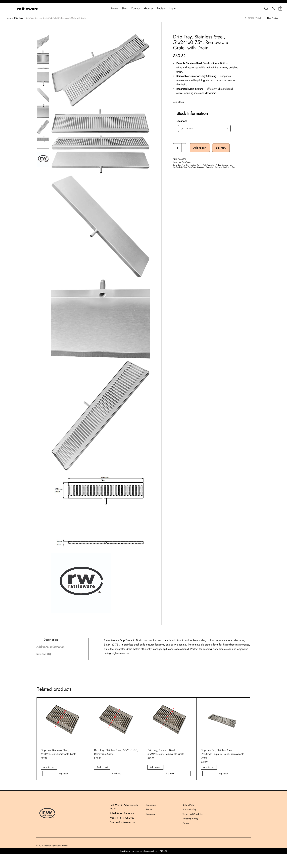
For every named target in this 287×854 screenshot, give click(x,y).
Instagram (150, 814)
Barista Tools (196, 165)
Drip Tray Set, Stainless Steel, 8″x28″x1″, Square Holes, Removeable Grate (222, 753)
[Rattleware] (28, 8)
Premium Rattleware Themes (56, 845)
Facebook (151, 805)
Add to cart (199, 148)
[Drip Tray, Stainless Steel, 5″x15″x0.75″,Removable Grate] (63, 720)
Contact (135, 8)
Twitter (149, 809)
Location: (182, 121)
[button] (143, 40)
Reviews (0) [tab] (43, 653)
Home (114, 8)
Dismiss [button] (163, 851)
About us (148, 8)
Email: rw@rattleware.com (122, 822)
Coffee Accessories (224, 165)
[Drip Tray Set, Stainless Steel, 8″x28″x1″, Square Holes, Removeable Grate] (223, 720)
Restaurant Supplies (205, 167)
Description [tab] (51, 639)
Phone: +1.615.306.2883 (121, 817)
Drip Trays (18, 17)
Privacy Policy (189, 809)
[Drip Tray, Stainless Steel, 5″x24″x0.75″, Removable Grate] (169, 720)
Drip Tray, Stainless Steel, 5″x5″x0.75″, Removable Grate (116, 752)
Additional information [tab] (50, 646)
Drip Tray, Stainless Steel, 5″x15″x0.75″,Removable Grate (58, 752)
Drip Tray (191, 167)
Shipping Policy (190, 818)
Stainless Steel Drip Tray (225, 167)
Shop (124, 8)
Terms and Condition (193, 814)
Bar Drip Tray (183, 165)
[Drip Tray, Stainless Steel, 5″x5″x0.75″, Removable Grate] (116, 720)
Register (161, 8)
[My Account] (273, 8)
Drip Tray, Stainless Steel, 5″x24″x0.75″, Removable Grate (165, 752)
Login (172, 8)
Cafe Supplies (208, 165)
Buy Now (221, 148)
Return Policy (189, 805)
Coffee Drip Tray (180, 167)
